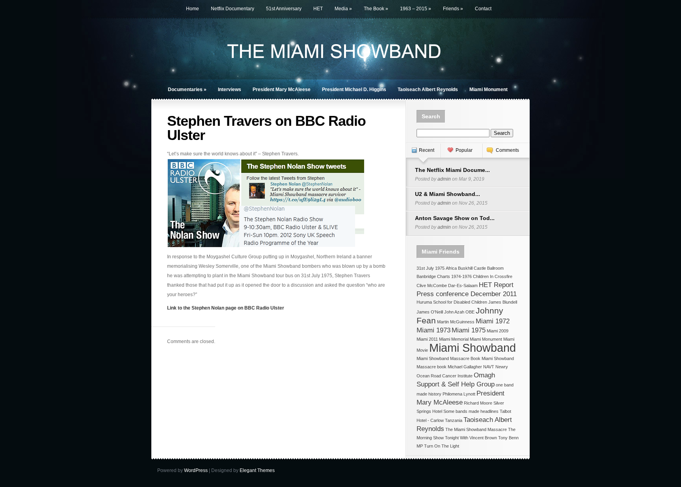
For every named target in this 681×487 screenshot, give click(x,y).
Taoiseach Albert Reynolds (428, 89)
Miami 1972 (493, 321)
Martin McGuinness (455, 321)
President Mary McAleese (282, 89)
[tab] (423, 154)
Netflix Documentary (232, 8)
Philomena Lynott (459, 394)
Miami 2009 (497, 330)
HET (318, 8)
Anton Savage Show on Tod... (455, 218)
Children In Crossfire (492, 276)
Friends (453, 8)
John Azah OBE (459, 312)
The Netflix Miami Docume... (452, 170)
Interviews (229, 89)
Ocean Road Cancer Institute (445, 375)
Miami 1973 (433, 330)
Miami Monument (488, 89)
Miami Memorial (454, 339)
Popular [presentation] (464, 150)
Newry (501, 366)
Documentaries (187, 89)
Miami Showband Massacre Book (448, 358)
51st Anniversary (283, 8)
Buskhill (465, 268)
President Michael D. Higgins (354, 89)
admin (444, 179)
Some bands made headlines (471, 411)
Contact (483, 8)
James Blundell (502, 302)
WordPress (196, 470)
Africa (451, 268)
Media (343, 8)
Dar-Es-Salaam (463, 285)
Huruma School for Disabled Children (452, 302)
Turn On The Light (441, 446)
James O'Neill (430, 312)
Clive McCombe (432, 285)
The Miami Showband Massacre (476, 429)
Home (192, 8)
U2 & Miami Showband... (447, 194)
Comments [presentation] (507, 150)
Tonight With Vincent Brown (471, 437)
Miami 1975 (469, 330)
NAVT (488, 366)
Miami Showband (472, 347)
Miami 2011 (427, 339)
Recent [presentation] (426, 150)
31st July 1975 (431, 268)
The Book (376, 8)
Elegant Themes (257, 470)
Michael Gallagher (465, 366)
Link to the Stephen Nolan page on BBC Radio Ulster (225, 308)
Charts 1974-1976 (454, 276)
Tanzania (453, 420)
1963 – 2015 (415, 8)
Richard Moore (478, 403)
